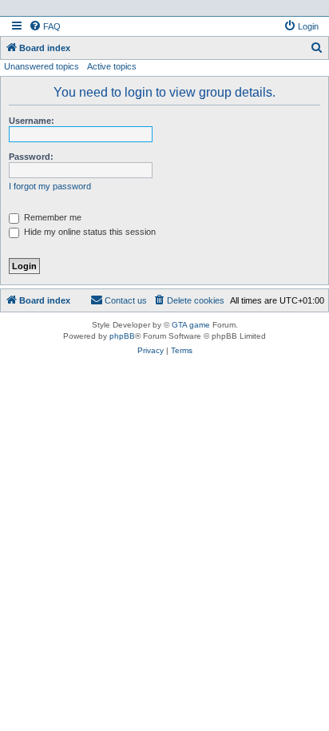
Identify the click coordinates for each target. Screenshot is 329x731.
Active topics (112, 66)
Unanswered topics (41, 66)
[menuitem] (45, 26)
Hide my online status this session (89, 231)
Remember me (51, 217)
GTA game (191, 324)
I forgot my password (50, 186)
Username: (31, 120)
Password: (31, 156)
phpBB (122, 336)
